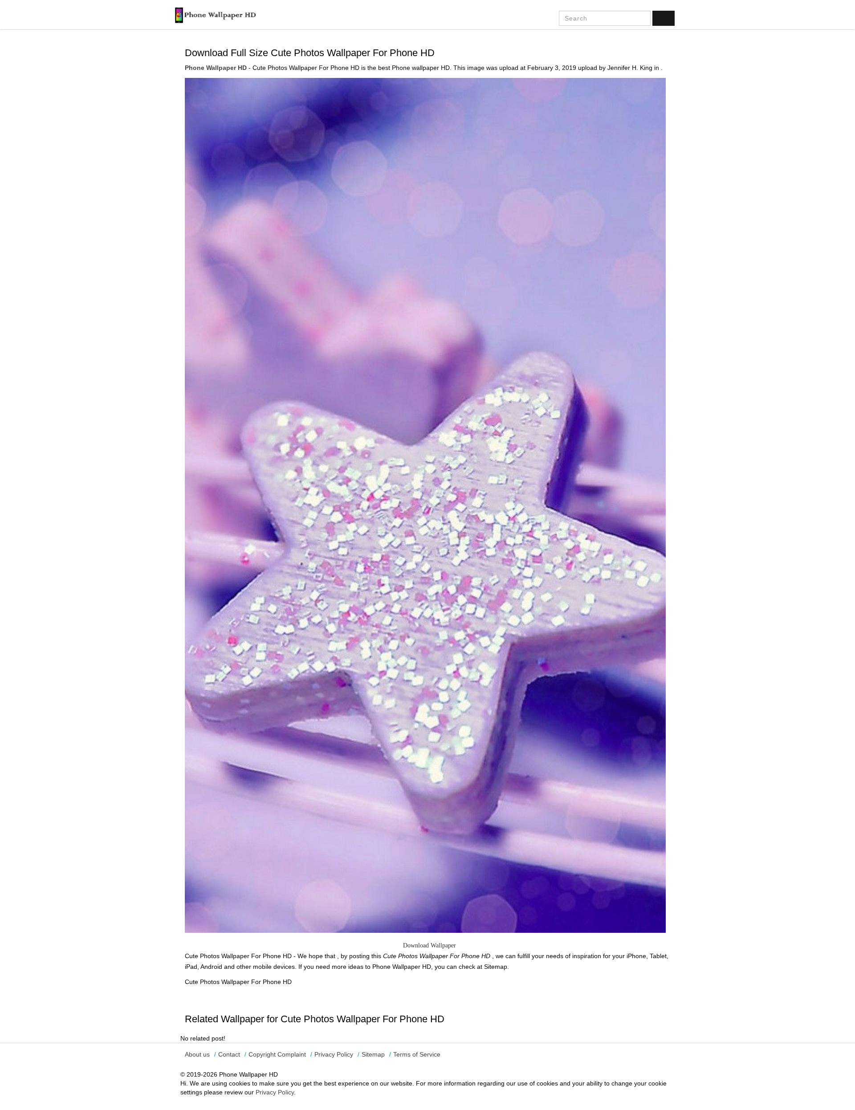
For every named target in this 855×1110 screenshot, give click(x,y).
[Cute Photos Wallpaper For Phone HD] (425, 504)
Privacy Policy (333, 1054)
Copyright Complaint (277, 1054)
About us (197, 1054)
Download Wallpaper (429, 945)
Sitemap (373, 1054)
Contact (229, 1054)
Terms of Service (416, 1054)
